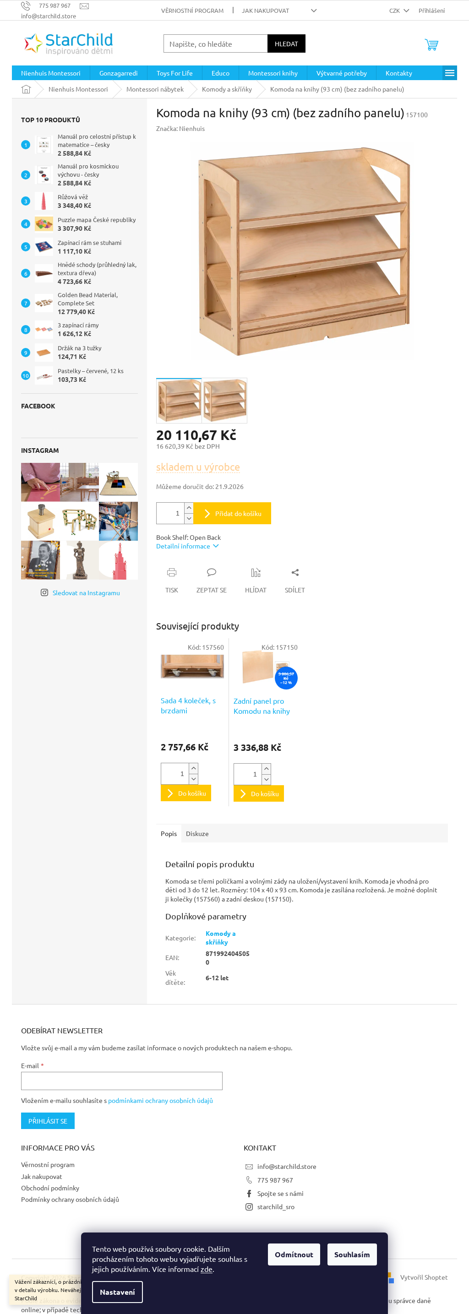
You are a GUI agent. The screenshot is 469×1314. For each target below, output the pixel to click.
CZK (395, 10)
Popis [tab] (169, 833)
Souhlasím (352, 1254)
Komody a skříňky (221, 937)
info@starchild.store (286, 1166)
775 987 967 (275, 1180)
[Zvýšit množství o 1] (188, 508)
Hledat (286, 43)
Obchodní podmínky (50, 1188)
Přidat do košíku (238, 513)
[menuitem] (51, 72)
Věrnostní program (192, 10)
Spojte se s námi (280, 1193)
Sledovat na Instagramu (86, 592)
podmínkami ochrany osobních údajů (160, 1100)
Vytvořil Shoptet (424, 1276)
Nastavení (117, 1292)
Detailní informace (183, 546)
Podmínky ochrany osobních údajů (70, 1199)
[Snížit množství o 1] (188, 518)
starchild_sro (275, 1206)
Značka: (180, 128)
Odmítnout (294, 1254)
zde (207, 1268)
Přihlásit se (47, 1121)
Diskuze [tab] (197, 833)
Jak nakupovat (265, 10)
